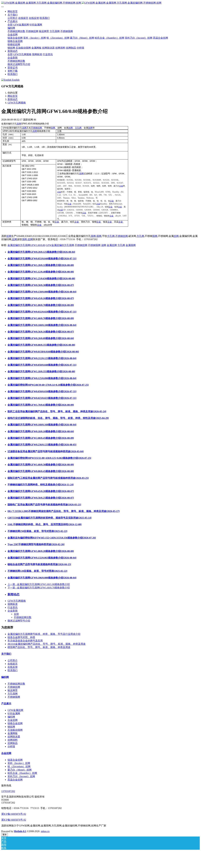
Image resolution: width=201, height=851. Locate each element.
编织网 (5, 677)
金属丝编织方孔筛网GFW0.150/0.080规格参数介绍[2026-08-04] (42, 291)
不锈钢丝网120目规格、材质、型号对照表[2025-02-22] (37, 571)
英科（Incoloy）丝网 (19, 763)
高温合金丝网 (15, 779)
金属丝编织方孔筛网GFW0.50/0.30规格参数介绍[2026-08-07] (41, 285)
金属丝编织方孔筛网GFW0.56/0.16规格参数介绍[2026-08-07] (41, 331)
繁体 (5, 834)
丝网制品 (13, 743)
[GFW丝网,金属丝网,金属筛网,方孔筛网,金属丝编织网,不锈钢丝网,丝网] (100, 3)
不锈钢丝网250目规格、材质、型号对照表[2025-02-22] (37, 531)
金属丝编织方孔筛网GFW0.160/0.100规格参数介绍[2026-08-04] (42, 325)
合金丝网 (13, 720)
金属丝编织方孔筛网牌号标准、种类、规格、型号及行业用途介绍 (44, 634)
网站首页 (13, 11)
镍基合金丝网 (15, 760)
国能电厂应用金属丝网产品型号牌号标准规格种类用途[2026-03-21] (44, 504)
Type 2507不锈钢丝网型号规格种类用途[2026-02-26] (36, 544)
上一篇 (39, 584)
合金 (121, 186)
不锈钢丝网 (36, 128)
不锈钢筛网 (94, 245)
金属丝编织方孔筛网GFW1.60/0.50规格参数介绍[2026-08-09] (41, 464)
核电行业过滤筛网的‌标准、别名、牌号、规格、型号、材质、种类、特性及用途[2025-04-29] (58, 418)
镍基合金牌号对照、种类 (21, 637)
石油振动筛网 (15, 730)
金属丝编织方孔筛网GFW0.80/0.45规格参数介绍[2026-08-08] (41, 471)
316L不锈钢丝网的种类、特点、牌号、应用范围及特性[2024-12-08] (44, 524)
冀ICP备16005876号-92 (13, 814)
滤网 (103, 245)
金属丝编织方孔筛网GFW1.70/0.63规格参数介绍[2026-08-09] (41, 404)
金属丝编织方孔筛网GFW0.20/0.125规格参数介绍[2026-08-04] (41, 252)
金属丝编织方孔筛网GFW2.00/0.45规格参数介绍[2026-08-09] (41, 438)
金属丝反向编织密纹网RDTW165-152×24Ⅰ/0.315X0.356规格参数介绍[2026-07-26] (52, 537)
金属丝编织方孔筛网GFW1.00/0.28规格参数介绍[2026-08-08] (41, 551)
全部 (10, 24)
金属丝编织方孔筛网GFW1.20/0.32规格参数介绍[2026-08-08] (41, 265)
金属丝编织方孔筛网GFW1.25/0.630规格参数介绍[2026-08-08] (41, 278)
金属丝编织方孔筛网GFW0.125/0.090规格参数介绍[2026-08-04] (42, 378)
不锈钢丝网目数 (22, 617)
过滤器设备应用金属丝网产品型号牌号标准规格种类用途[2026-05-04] (46, 451)
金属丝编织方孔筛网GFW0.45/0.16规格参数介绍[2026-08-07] (41, 298)
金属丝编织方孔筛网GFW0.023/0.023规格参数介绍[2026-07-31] (42, 398)
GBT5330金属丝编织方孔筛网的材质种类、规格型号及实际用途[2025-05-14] (49, 517)
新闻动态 (13, 99)
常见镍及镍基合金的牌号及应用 (25, 640)
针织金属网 (14, 713)
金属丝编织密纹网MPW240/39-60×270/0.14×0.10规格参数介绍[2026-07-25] (48, 385)
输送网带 (13, 690)
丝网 (70, 128)
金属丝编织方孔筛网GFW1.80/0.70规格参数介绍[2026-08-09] (41, 305)
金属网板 (13, 733)
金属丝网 (112, 245)
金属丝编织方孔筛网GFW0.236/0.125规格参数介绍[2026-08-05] (42, 444)
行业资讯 (13, 607)
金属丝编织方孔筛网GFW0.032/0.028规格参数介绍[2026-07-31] (42, 311)
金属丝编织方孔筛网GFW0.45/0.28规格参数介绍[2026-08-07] (41, 491)
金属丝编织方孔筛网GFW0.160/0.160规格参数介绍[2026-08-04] (42, 424)
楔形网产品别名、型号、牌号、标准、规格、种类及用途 (39, 647)
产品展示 (6, 703)
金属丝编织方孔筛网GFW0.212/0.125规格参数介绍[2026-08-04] (42, 358)
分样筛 (11, 746)
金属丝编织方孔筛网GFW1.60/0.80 (26, 245)
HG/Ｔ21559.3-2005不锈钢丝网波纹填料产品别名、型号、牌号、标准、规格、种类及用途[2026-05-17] (64, 511)
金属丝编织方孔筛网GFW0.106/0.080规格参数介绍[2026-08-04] (42, 577)
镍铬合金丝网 (15, 723)
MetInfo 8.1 (20, 831)
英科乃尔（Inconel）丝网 (21, 776)
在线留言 (13, 663)
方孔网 (78, 128)
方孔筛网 (13, 693)
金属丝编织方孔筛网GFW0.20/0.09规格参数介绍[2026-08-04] (41, 338)
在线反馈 (13, 667)
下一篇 (39, 587)
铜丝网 (11, 726)
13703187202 (8, 791)
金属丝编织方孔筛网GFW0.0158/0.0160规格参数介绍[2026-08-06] (43, 351)
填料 (24, 239)
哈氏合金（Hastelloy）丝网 (22, 773)
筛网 (19, 124)
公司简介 (13, 660)
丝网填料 (13, 740)
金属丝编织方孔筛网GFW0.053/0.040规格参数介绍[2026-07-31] (42, 258)
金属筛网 (131, 245)
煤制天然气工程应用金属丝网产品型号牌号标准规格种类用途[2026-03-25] (48, 478)
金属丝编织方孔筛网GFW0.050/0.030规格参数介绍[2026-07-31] (42, 391)
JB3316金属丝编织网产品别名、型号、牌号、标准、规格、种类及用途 (47, 644)
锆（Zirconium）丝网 (19, 766)
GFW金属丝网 (15, 710)
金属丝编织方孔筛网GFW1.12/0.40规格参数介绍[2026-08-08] (41, 271)
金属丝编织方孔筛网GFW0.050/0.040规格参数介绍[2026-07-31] (42, 365)
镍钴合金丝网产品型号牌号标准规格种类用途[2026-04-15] (39, 564)
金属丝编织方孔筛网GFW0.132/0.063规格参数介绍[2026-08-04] (42, 557)
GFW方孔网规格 (17, 102)
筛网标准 (13, 604)
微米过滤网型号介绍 (19, 620)
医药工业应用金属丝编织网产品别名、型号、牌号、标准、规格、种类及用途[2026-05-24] (57, 411)
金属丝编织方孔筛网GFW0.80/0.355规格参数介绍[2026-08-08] (41, 345)
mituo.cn (45, 831)
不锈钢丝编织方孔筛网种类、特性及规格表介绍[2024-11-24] (40, 484)
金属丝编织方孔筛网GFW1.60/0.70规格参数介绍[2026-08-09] (41, 318)
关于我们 (6, 653)
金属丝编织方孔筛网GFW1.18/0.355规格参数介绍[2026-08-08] (41, 371)
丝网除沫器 (14, 736)
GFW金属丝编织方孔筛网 (60, 245)
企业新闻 (13, 610)
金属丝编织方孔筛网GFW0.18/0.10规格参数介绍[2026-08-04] (41, 431)
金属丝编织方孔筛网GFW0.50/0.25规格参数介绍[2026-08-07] (41, 497)
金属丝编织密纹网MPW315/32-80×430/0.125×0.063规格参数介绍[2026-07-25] (49, 458)
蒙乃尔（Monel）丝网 (20, 769)
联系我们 (13, 670)
